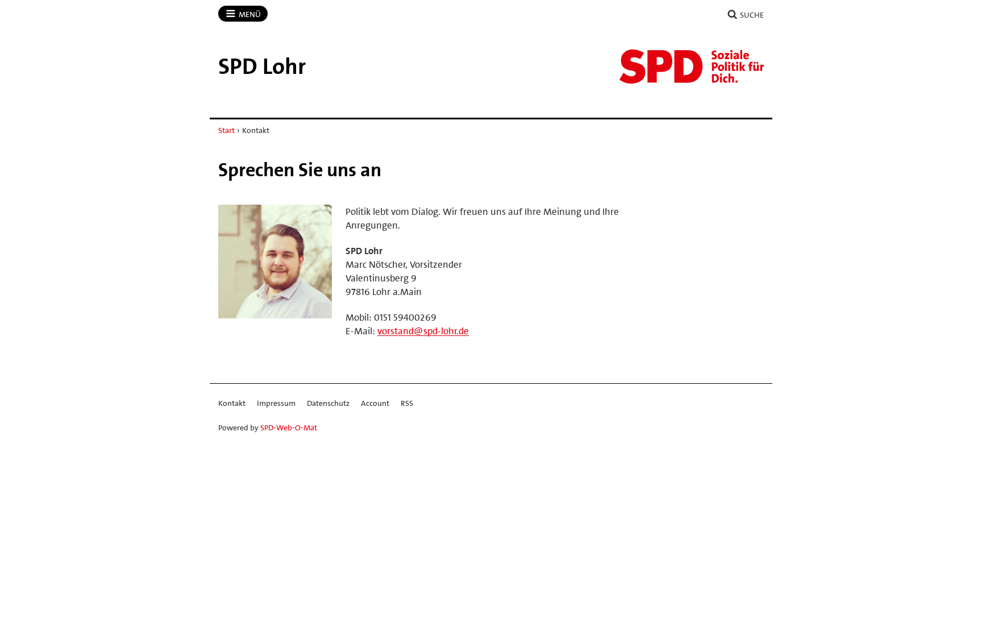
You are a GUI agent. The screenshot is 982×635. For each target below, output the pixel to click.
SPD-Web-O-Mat (288, 427)
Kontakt (232, 403)
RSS (407, 403)
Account (375, 403)
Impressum (276, 403)
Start (226, 130)
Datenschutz (328, 403)
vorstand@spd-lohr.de (423, 331)
